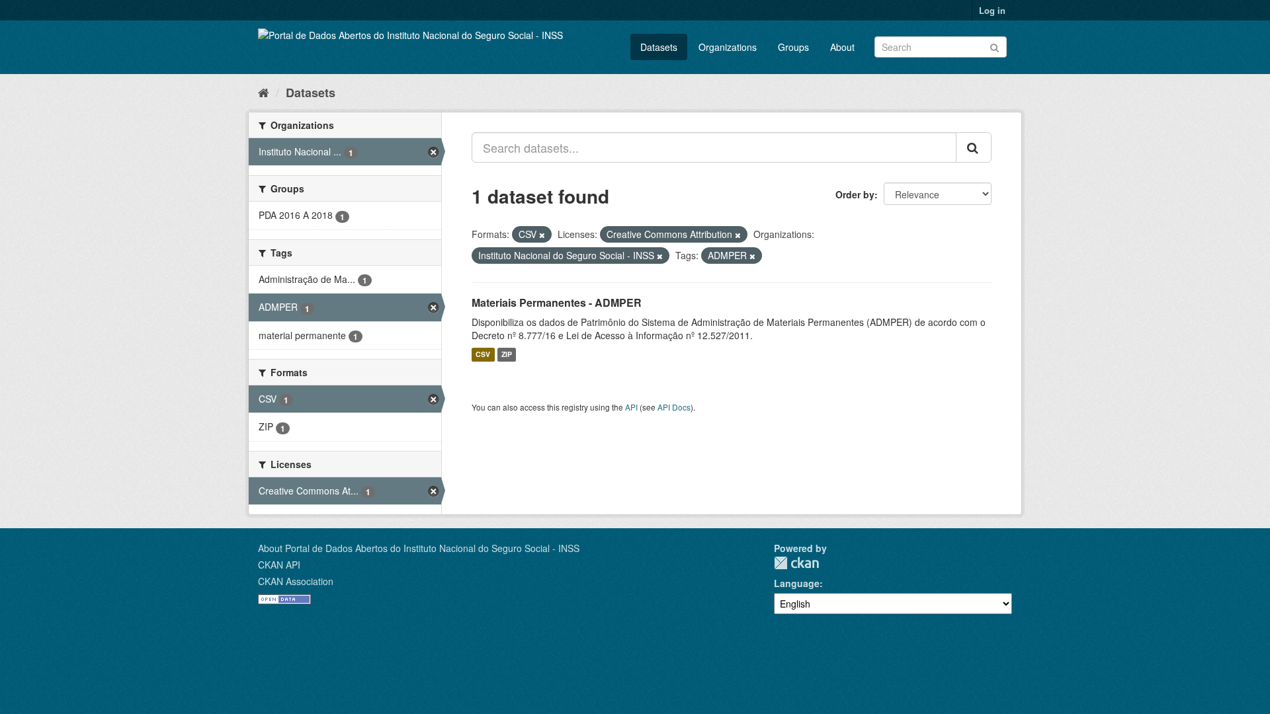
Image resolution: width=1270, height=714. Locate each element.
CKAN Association (295, 581)
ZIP (506, 355)
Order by (854, 194)
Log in (992, 10)
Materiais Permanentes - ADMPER (557, 302)
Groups (793, 47)
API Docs (674, 407)
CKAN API (279, 564)
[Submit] (994, 46)
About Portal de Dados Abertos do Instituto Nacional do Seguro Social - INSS (418, 548)
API (631, 407)
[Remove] (542, 234)
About (842, 47)
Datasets (658, 47)
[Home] (263, 91)
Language (797, 583)
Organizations (727, 47)
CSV (483, 355)
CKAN (796, 563)
